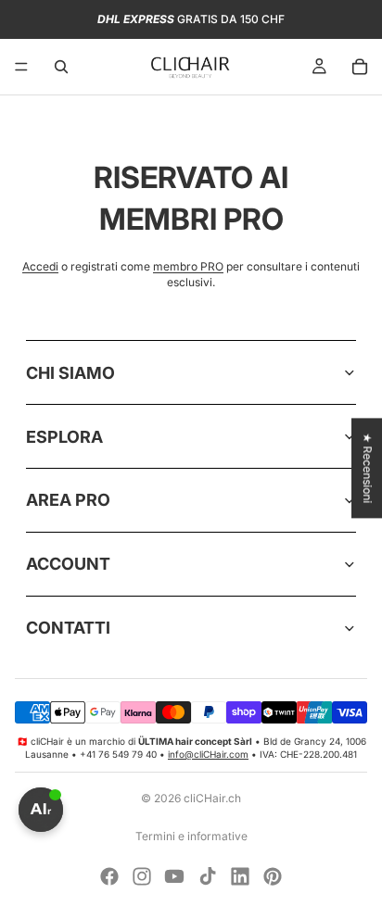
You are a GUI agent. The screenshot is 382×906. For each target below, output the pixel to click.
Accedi (40, 266)
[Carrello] (359, 66)
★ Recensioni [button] (368, 468)
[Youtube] (174, 876)
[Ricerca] (61, 66)
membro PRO (188, 266)
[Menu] (21, 66)
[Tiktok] (208, 876)
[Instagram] (142, 876)
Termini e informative (191, 836)
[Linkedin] (240, 876)
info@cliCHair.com (208, 754)
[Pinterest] (272, 876)
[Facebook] (109, 876)
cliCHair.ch (212, 798)
